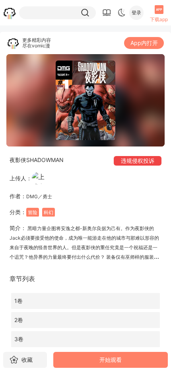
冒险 (32, 212)
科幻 (48, 212)
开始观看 (110, 359)
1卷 (18, 300)
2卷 (18, 319)
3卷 (18, 339)
